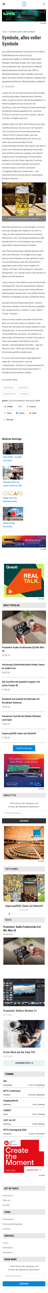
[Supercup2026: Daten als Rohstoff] (24, 888)
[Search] (44, 4)
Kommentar (9, 394)
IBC (5, 1081)
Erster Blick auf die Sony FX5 (19, 1052)
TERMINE (9, 1074)
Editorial (23, 387)
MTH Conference (11, 1090)
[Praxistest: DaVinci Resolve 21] (24, 992)
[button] (5, 894)
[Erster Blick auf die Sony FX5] (24, 1034)
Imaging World (10, 1100)
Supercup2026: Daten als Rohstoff (19, 733)
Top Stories (11, 869)
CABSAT (7, 1110)
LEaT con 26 (9, 1120)
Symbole (24, 394)
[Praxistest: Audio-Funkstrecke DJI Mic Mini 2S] (24, 951)
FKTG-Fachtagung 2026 (14, 1129)
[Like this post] (21, 406)
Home (4, 31)
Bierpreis (9, 387)
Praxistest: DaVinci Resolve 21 (20, 1010)
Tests (8, 919)
